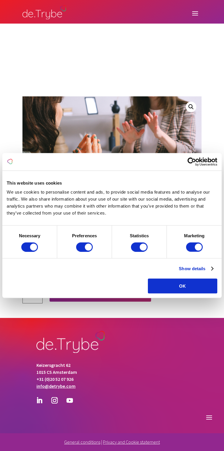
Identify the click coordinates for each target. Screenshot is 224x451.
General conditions (82, 442)
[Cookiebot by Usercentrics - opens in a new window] (191, 161)
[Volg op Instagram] (54, 400)
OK (182, 286)
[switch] (84, 247)
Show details (192, 268)
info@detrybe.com (56, 386)
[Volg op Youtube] (69, 400)
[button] (191, 107)
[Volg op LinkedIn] (39, 400)
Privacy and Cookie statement (131, 442)
